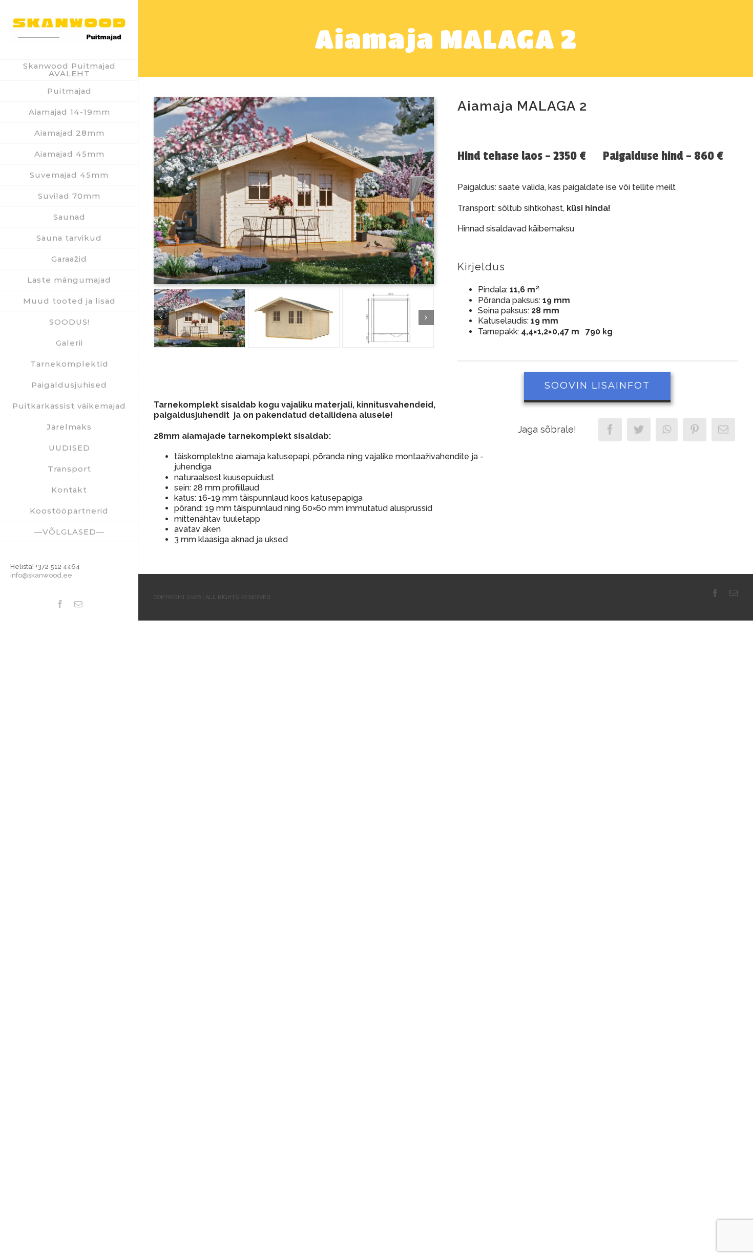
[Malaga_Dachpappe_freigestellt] (293, 318)
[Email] (723, 429)
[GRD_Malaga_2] (388, 318)
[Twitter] (639, 429)
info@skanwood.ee (41, 575)
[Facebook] (610, 429)
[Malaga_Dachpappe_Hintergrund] (294, 101)
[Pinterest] (694, 429)
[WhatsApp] (667, 429)
